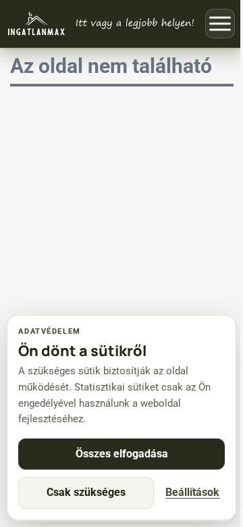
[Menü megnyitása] (220, 24)
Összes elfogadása (122, 453)
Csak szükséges (86, 492)
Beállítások (192, 492)
